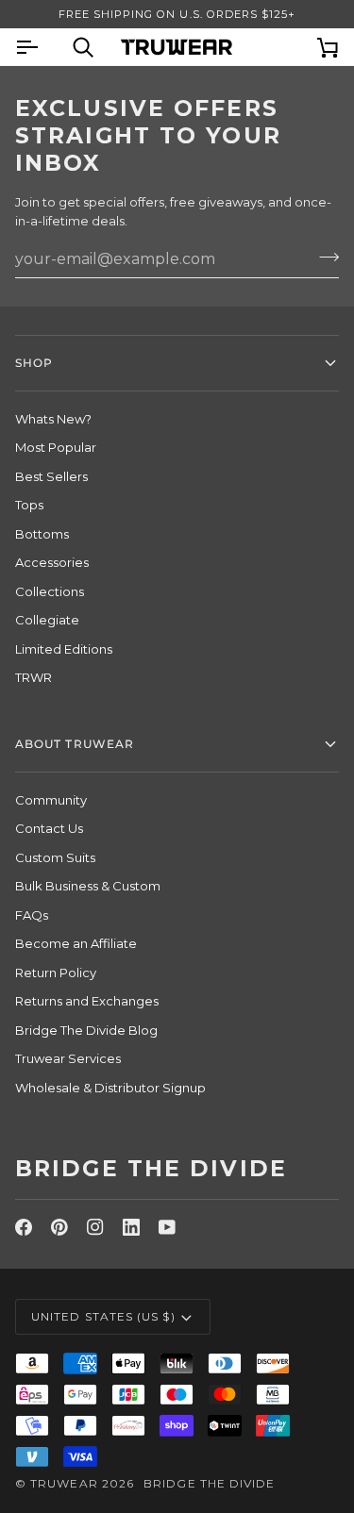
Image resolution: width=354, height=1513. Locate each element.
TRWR (33, 677)
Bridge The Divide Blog (86, 1030)
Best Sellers (51, 476)
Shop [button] (34, 363)
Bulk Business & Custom (87, 885)
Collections (49, 591)
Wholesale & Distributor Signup (110, 1087)
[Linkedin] (131, 1227)
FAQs (31, 915)
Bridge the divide (209, 1483)
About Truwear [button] (74, 744)
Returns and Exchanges (87, 1000)
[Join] (323, 256)
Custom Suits (55, 857)
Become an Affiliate (76, 943)
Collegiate (47, 619)
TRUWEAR (64, 1483)
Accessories (52, 562)
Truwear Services (68, 1058)
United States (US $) (103, 1316)
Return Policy (55, 972)
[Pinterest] (59, 1227)
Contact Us (49, 828)
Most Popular (55, 447)
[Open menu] (43, 46)
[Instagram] (95, 1227)
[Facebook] (23, 1227)
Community (51, 799)
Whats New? (53, 418)
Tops (29, 504)
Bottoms (42, 533)
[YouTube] (167, 1227)
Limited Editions (63, 649)
